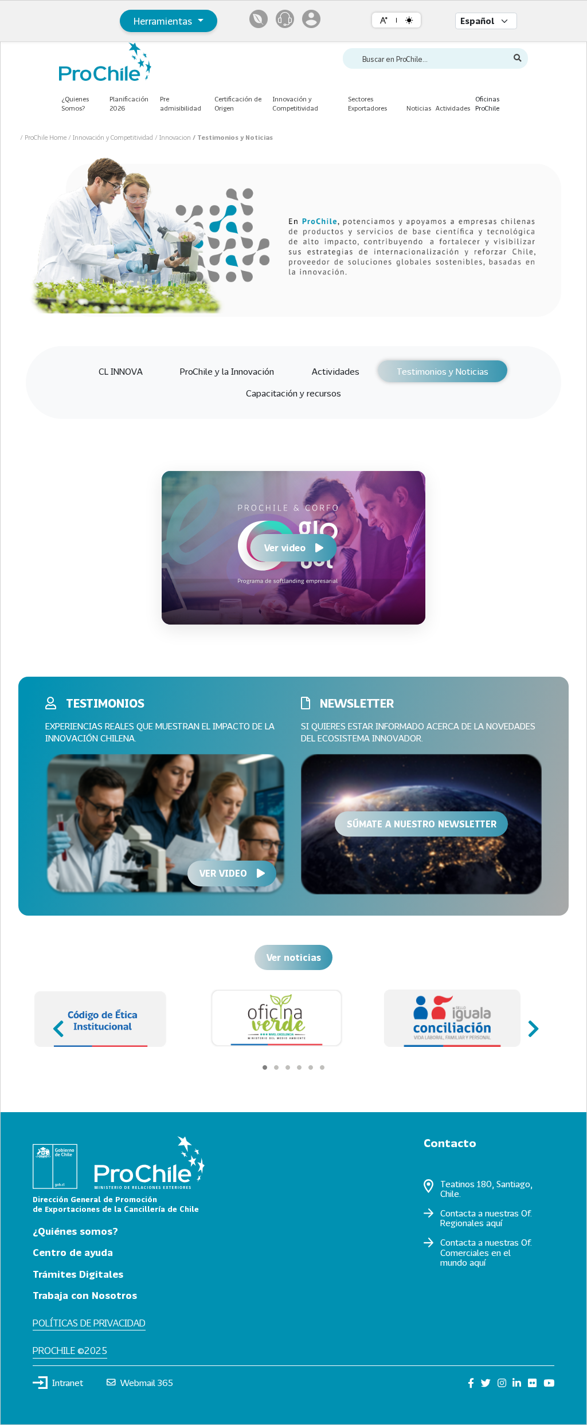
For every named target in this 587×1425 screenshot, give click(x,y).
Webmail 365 (146, 1382)
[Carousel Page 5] (310, 1067)
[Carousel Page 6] (322, 1067)
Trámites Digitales (78, 1274)
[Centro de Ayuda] (285, 19)
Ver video (285, 547)
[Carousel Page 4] (299, 1067)
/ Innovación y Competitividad (111, 137)
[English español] (486, 21)
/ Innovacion (174, 137)
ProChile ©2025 (70, 1350)
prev (57, 1023)
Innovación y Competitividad (295, 103)
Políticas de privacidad (89, 1323)
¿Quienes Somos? (75, 103)
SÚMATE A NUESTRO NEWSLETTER (421, 823)
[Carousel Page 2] (276, 1067)
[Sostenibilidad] (258, 19)
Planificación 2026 (128, 103)
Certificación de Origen (237, 103)
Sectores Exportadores (367, 103)
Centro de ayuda (73, 1252)
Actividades (453, 108)
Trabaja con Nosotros (85, 1295)
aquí (494, 1223)
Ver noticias (294, 957)
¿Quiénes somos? (75, 1231)
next (530, 1023)
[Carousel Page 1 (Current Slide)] (265, 1067)
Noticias (418, 108)
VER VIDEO (223, 872)
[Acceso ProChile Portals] (311, 19)
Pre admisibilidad (180, 103)
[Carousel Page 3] (287, 1067)
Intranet (67, 1382)
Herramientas (164, 21)
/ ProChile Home (44, 137)
